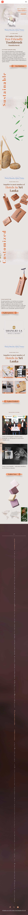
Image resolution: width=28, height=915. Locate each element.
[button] (4, 329)
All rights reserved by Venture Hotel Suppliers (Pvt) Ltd (14, 910)
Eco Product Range (14, 667)
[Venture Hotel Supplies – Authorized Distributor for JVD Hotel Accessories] (14, 452)
